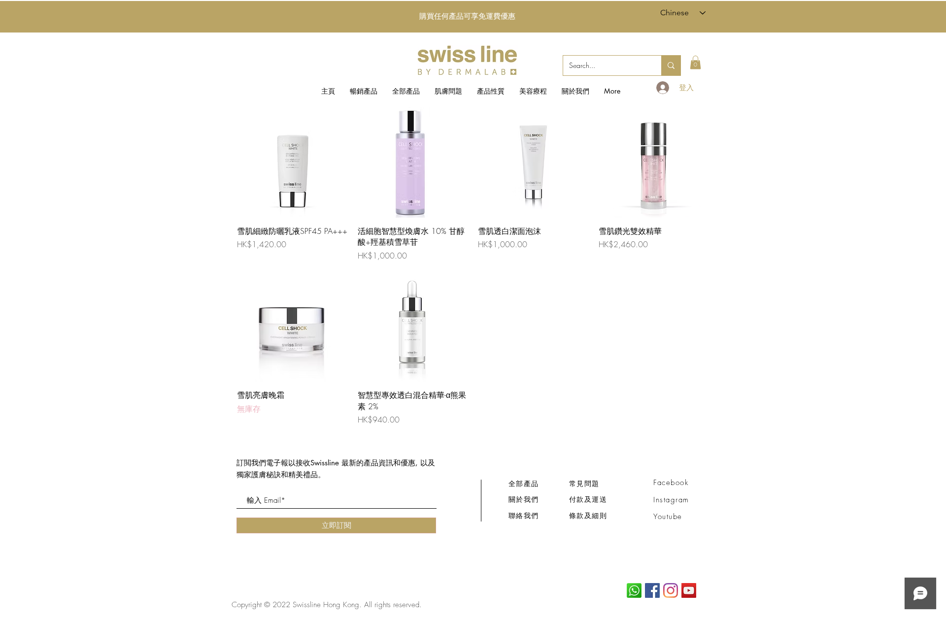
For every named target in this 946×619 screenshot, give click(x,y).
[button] (448, 91)
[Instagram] (670, 590)
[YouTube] (688, 590)
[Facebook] (652, 590)
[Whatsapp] (634, 590)
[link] (695, 62)
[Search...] (670, 65)
